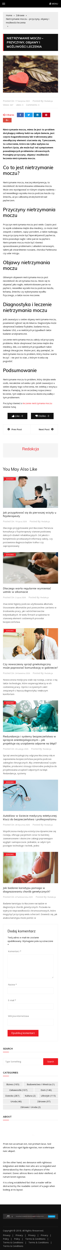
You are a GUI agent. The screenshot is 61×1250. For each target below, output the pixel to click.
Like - (18, 416)
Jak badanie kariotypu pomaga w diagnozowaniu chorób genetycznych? (26, 889)
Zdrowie (10, 479)
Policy (6, 1239)
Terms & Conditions (35, 1239)
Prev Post (17, 429)
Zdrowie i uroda (30, 1107)
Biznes (12, 1084)
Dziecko (12, 1095)
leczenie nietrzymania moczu (37, 403)
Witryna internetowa (18, 1015)
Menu (54, 3)
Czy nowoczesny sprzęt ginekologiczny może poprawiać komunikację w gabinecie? (30, 665)
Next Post (44, 429)
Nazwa (12, 984)
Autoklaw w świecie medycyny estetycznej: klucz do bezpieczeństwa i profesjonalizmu (30, 817)
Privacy (6, 1235)
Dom (46, 1089)
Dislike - (43, 416)
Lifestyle (48, 1095)
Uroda (16, 1101)
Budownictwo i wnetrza (41, 1084)
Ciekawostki (18, 1089)
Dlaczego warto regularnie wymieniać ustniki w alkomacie (27, 590)
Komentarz (14, 951)
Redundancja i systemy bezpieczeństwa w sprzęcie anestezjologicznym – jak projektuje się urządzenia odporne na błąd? (30, 740)
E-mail (12, 1000)
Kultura (30, 1095)
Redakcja (48, 101)
